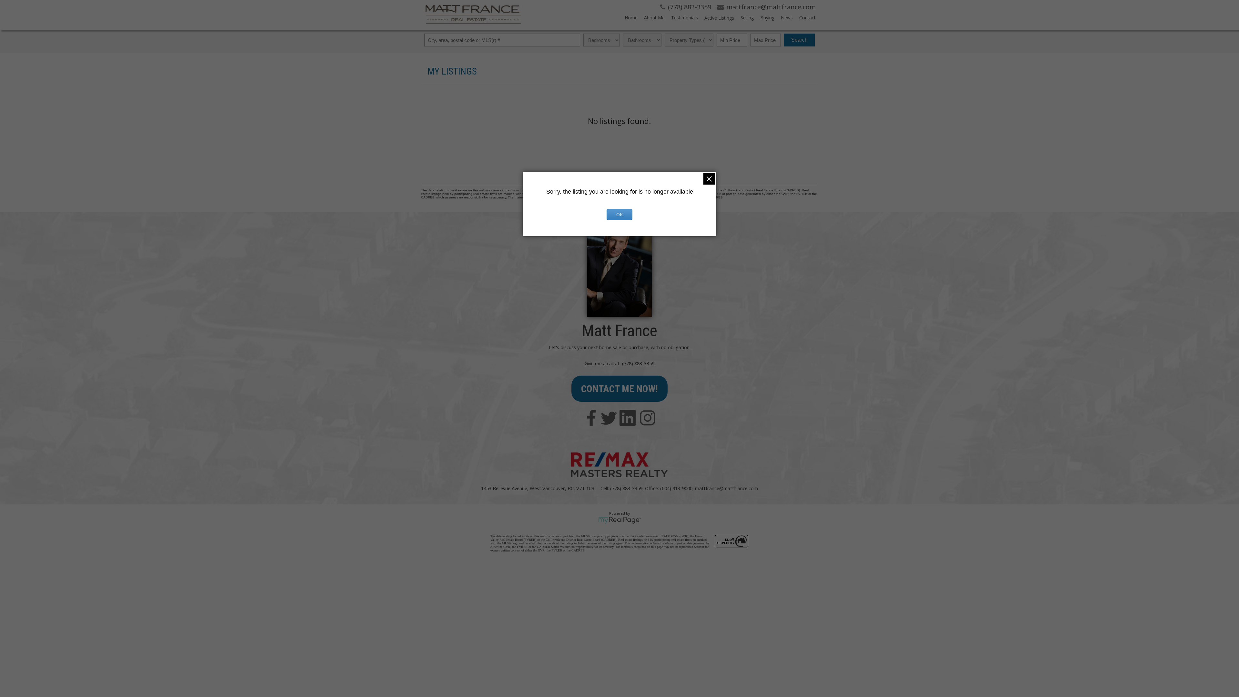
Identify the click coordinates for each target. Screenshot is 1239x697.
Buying (767, 18)
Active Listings (719, 18)
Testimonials (684, 18)
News (787, 18)
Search (799, 40)
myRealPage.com (619, 520)
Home (631, 18)
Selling (747, 18)
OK (619, 214)
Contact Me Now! (619, 388)
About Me (654, 18)
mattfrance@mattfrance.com (726, 488)
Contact (807, 18)
